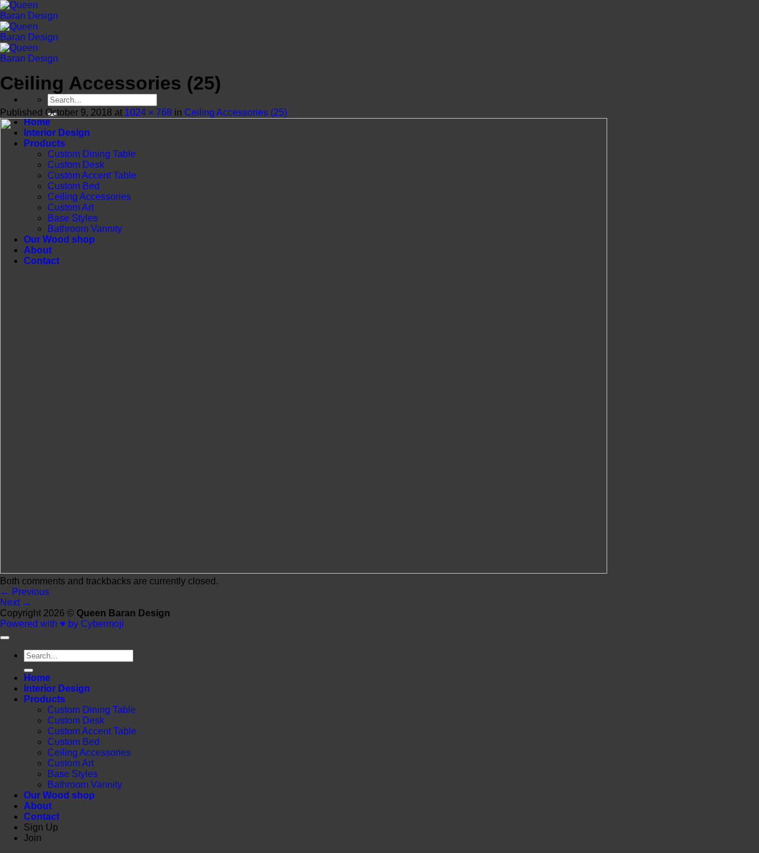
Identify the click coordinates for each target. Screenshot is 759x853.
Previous (24, 592)
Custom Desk (75, 720)
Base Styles (72, 774)
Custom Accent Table (91, 731)
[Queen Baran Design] (32, 37)
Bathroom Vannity (84, 784)
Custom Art (70, 763)
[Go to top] (4, 637)
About (38, 806)
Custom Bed (73, 742)
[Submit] (28, 670)
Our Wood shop (59, 795)
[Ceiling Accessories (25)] (303, 570)
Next (15, 602)
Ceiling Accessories (89, 752)
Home (37, 678)
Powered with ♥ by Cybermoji (62, 624)
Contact (41, 816)
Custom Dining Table (91, 710)
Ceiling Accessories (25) (235, 112)
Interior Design (57, 688)
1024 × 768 (148, 112)
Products (44, 699)
